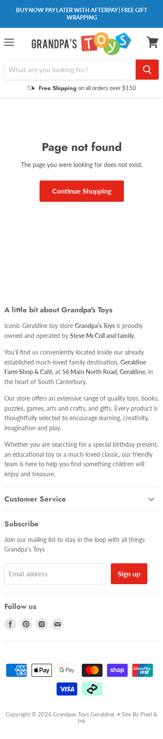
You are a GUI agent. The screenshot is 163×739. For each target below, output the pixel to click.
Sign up (129, 573)
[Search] (147, 70)
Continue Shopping (81, 191)
